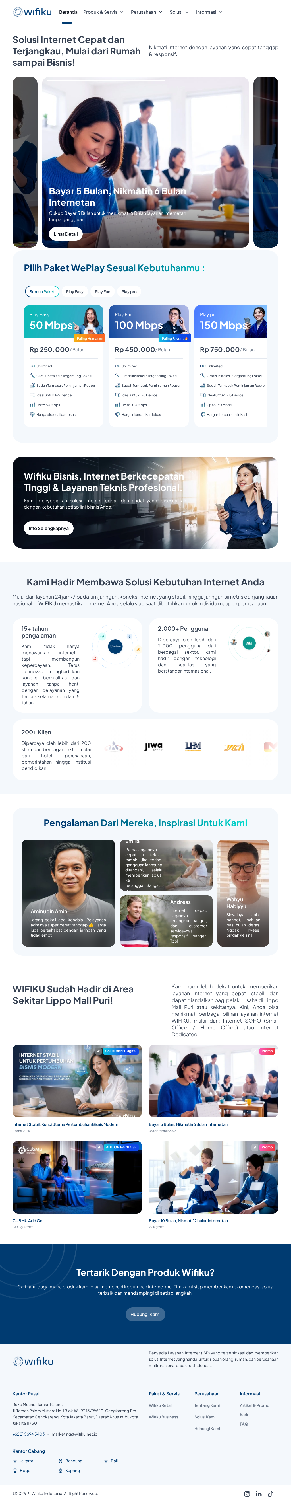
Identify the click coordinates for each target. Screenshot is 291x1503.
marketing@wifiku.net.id (74, 1433)
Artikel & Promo (254, 1405)
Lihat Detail (95, 234)
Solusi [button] (176, 12)
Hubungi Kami (145, 1314)
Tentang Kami (207, 1405)
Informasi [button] (206, 12)
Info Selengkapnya (49, 528)
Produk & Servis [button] (100, 12)
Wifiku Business (163, 1416)
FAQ (244, 1423)
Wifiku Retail (160, 1405)
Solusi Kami (204, 1416)
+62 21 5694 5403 (29, 1433)
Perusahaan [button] (143, 12)
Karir (244, 1414)
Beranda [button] (68, 12)
